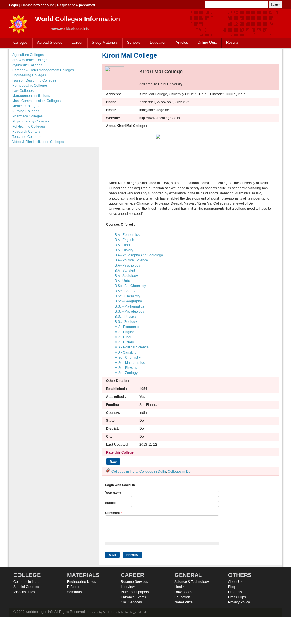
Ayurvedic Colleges (27, 65)
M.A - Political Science (132, 347)
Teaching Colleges (26, 137)
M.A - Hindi (123, 337)
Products (235, 592)
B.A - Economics (127, 235)
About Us (235, 582)
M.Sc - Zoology (126, 373)
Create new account (37, 5)
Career (74, 42)
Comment (113, 512)
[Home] (18, 22)
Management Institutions (31, 96)
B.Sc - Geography (128, 301)
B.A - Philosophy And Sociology (139, 255)
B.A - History (124, 250)
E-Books (73, 587)
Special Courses (26, 587)
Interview (128, 587)
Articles (182, 42)
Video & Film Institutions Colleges (38, 142)
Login (13, 5)
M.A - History (124, 342)
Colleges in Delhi (152, 471)
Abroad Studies (47, 42)
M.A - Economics (127, 327)
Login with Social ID (120, 485)
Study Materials (103, 42)
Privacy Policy (239, 602)
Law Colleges (23, 91)
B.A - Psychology (127, 265)
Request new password (76, 5)
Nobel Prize (183, 602)
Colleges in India (124, 471)
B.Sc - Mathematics (129, 306)
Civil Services (131, 602)
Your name (113, 492)
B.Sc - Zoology (126, 322)
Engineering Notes (81, 582)
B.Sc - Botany (125, 291)
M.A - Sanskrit (125, 352)
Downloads (183, 592)
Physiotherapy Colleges (30, 121)
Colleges (18, 42)
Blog (231, 587)
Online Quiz (207, 42)
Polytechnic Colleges (28, 126)
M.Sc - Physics (126, 368)
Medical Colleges (25, 106)
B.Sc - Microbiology (129, 311)
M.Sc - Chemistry (128, 358)
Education (156, 42)
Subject (111, 502)
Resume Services (134, 582)
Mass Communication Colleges (36, 101)
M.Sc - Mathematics (130, 363)
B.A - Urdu (122, 281)
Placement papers (135, 592)
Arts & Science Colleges (30, 60)
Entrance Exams (133, 597)
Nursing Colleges (25, 111)
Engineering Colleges (29, 75)
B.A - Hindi (123, 245)
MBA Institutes (24, 592)
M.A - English (125, 332)
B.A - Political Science (131, 260)
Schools (131, 42)
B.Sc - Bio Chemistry (130, 286)
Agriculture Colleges (28, 55)
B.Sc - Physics (125, 317)
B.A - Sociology (126, 276)
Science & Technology (191, 582)
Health (179, 587)
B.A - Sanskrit (125, 271)
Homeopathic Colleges (30, 86)
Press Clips (237, 597)
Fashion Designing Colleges (34, 80)
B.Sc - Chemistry (127, 296)
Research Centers (26, 132)
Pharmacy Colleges (27, 116)
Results (232, 42)
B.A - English (124, 240)
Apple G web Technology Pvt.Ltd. (125, 612)
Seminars (74, 592)
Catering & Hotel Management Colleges (43, 70)
